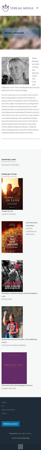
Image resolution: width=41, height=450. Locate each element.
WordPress (28, 433)
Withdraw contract (11, 424)
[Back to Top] (20, 446)
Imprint (4, 402)
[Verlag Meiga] (18, 8)
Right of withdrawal (8, 410)
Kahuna (20, 433)
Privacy (4, 413)
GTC (3, 406)
